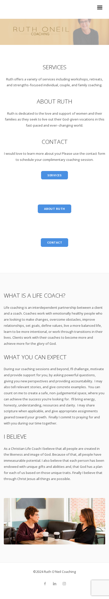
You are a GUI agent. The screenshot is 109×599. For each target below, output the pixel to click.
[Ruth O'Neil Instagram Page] (64, 583)
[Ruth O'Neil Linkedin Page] (54, 583)
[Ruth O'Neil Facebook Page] (45, 583)
